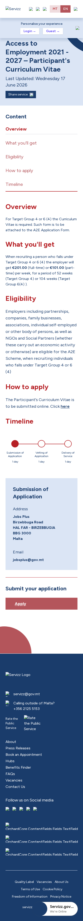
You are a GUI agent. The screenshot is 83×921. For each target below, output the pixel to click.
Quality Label (24, 882)
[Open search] (45, 9)
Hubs (10, 761)
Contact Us (15, 786)
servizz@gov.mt (26, 694)
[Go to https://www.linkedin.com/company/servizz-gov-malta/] (35, 809)
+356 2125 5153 (26, 708)
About (11, 742)
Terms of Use (30, 889)
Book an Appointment (24, 754)
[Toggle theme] (38, 9)
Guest (53, 31)
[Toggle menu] (75, 9)
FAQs (10, 774)
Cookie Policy (52, 889)
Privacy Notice (60, 897)
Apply (20, 603)
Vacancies (14, 780)
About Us (61, 882)
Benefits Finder (18, 767)
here (65, 406)
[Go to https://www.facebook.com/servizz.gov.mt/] (8, 809)
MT (55, 9)
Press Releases (18, 748)
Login (30, 31)
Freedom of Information (29, 897)
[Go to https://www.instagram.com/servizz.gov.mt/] (14, 809)
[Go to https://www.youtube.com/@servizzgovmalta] (28, 809)
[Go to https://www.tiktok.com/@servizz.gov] (21, 809)
